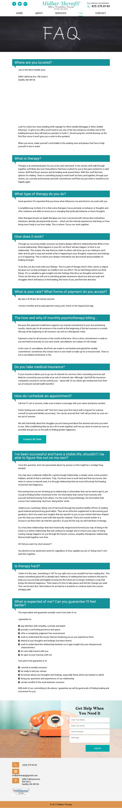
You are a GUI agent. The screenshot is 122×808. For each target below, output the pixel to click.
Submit (97, 748)
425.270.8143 (100, 6)
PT (25, 4)
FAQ (81, 13)
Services (60, 13)
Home (19, 13)
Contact (100, 13)
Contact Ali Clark (32, 439)
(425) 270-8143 (29, 765)
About (39, 13)
